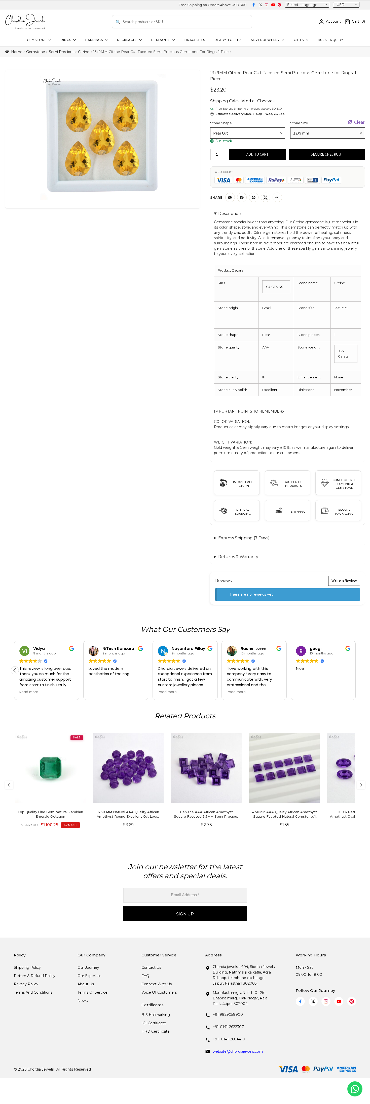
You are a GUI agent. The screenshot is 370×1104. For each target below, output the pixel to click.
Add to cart (257, 154)
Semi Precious (61, 52)
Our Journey (88, 967)
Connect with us (156, 984)
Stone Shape (221, 123)
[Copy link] (277, 197)
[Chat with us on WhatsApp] (354, 1088)
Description (229, 213)
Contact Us (151, 967)
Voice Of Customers (159, 992)
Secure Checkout (327, 154)
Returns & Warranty (238, 556)
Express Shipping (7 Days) (244, 538)
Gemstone (37, 40)
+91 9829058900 (228, 1014)
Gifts (299, 40)
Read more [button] (28, 692)
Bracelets (194, 40)
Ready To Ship (228, 40)
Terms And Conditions (33, 992)
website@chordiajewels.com (238, 1051)
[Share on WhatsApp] (230, 197)
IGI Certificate (153, 1023)
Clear (359, 122)
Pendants (160, 40)
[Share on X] (265, 197)
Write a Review (344, 580)
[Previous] (9, 785)
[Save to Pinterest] (253, 197)
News (83, 1000)
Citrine (83, 52)
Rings (66, 40)
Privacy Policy (26, 984)
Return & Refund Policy (34, 976)
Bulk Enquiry (330, 40)
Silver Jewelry (265, 40)
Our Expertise (89, 976)
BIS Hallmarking (155, 1014)
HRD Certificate (155, 1031)
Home (16, 52)
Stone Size (299, 123)
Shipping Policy (27, 967)
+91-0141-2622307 (228, 1027)
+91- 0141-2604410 (229, 1039)
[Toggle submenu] (49, 40)
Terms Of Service (92, 992)
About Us (86, 984)
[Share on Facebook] (242, 197)
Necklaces (127, 40)
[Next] (361, 785)
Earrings (94, 40)
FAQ (145, 976)
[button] (15, 670)
